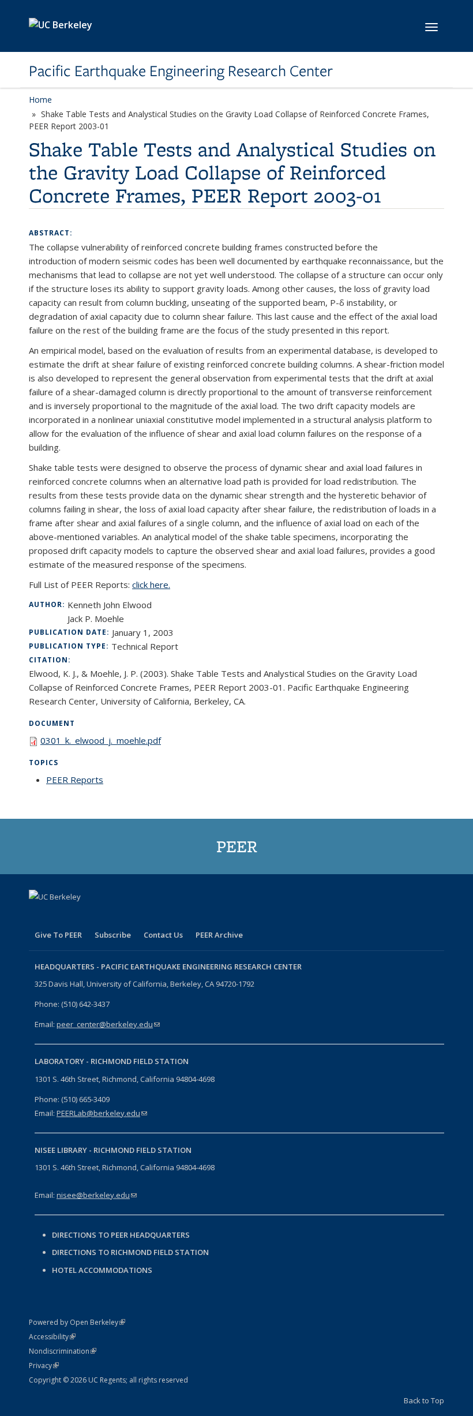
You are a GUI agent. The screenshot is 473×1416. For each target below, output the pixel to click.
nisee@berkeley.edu (97, 1195)
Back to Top (424, 1400)
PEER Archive (219, 935)
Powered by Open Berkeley (77, 1322)
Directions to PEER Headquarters (122, 1235)
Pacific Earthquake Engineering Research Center (181, 71)
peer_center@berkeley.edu (108, 1024)
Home (40, 99)
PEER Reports (74, 779)
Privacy (44, 1365)
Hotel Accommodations (102, 1270)
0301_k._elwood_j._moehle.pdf (100, 740)
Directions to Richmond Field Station (130, 1252)
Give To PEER (58, 935)
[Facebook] (39, 916)
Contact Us (163, 935)
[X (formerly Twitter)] (61, 916)
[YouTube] (106, 916)
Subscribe (113, 935)
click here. (151, 584)
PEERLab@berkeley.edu (102, 1113)
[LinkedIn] (84, 916)
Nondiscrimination (62, 1351)
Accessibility (52, 1337)
